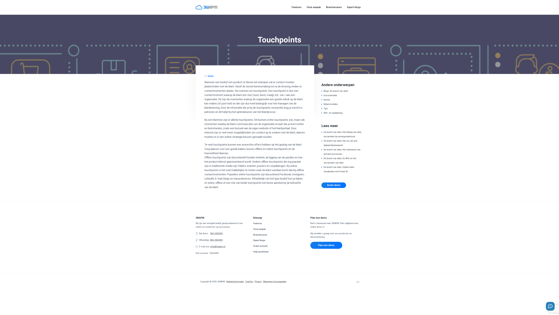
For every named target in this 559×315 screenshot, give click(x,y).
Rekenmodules (331, 104)
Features (257, 223)
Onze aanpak (259, 229)
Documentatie (330, 95)
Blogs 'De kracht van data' (336, 91)
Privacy (258, 281)
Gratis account (260, 246)
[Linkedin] (550, 306)
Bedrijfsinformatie (235, 281)
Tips (326, 108)
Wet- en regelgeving (333, 113)
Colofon (249, 281)
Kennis (211, 76)
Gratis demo (333, 185)
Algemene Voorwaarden (274, 281)
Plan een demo (326, 245)
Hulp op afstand (260, 252)
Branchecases (260, 235)
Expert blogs (259, 240)
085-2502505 (216, 233)
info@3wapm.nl (217, 246)
